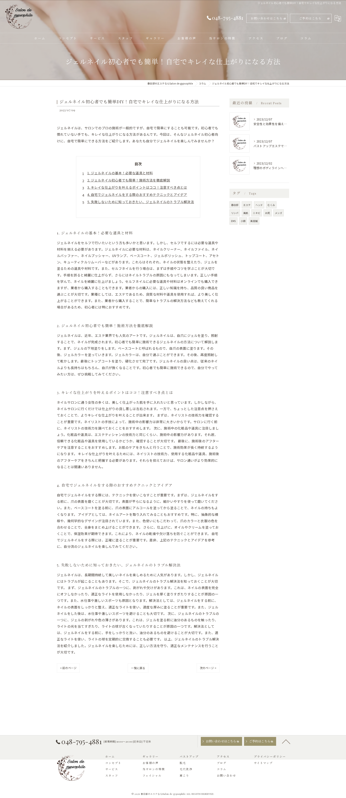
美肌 (245, 213)
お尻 (267, 213)
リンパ (234, 213)
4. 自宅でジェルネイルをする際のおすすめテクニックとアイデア (137, 194)
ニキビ (256, 213)
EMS (233, 221)
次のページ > (208, 668)
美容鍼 (254, 221)
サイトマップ (263, 763)
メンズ (278, 213)
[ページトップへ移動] (286, 741)
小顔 (243, 221)
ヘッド (259, 205)
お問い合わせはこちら (267, 18)
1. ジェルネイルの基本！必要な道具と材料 (120, 173)
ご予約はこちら (310, 18)
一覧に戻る (138, 668)
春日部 (234, 205)
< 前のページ (68, 668)
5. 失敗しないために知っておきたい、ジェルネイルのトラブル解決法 (140, 201)
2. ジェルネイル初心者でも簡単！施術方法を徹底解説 (128, 180)
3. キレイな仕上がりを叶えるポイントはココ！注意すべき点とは (137, 187)
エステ (247, 205)
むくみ (271, 205)
